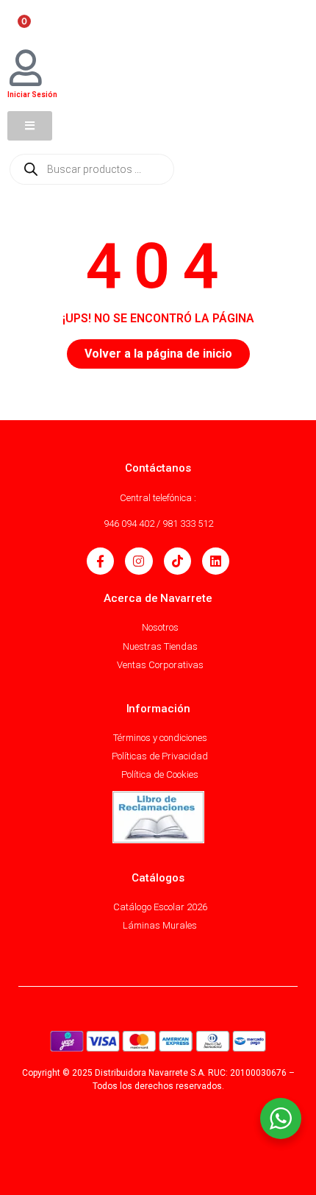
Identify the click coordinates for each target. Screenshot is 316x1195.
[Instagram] (138, 561)
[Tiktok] (177, 561)
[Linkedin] (215, 561)
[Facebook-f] (100, 561)
